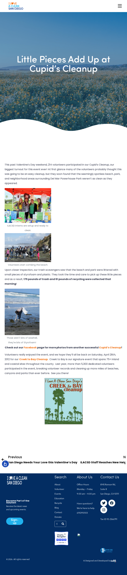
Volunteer (59, 489)
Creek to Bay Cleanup (33, 359)
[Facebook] (111, 503)
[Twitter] (103, 503)
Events (58, 494)
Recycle (58, 503)
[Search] (63, 524)
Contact (58, 512)
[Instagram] (103, 509)
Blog (57, 508)
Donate (58, 517)
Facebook (30, 347)
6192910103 (82, 513)
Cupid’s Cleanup (110, 347)
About (57, 485)
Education (59, 498)
